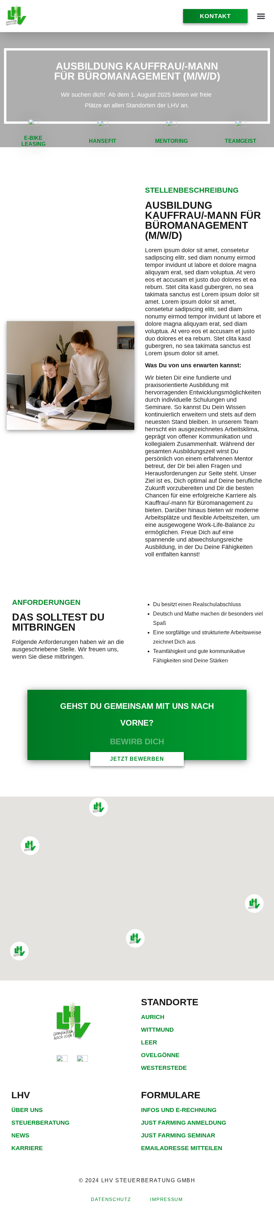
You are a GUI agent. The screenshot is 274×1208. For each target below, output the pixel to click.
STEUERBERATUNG (40, 1122)
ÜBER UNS (27, 1110)
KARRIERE (27, 1148)
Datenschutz (111, 1199)
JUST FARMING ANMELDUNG (183, 1122)
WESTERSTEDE (164, 1067)
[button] (260, 16)
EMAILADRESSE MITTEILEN (181, 1148)
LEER (149, 1042)
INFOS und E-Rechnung (179, 1110)
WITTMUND (157, 1029)
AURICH (152, 1017)
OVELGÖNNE (160, 1055)
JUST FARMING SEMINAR (178, 1135)
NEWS (20, 1135)
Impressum (166, 1199)
